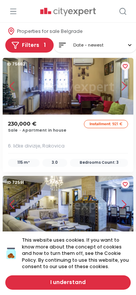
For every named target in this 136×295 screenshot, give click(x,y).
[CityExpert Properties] (68, 12)
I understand (68, 282)
